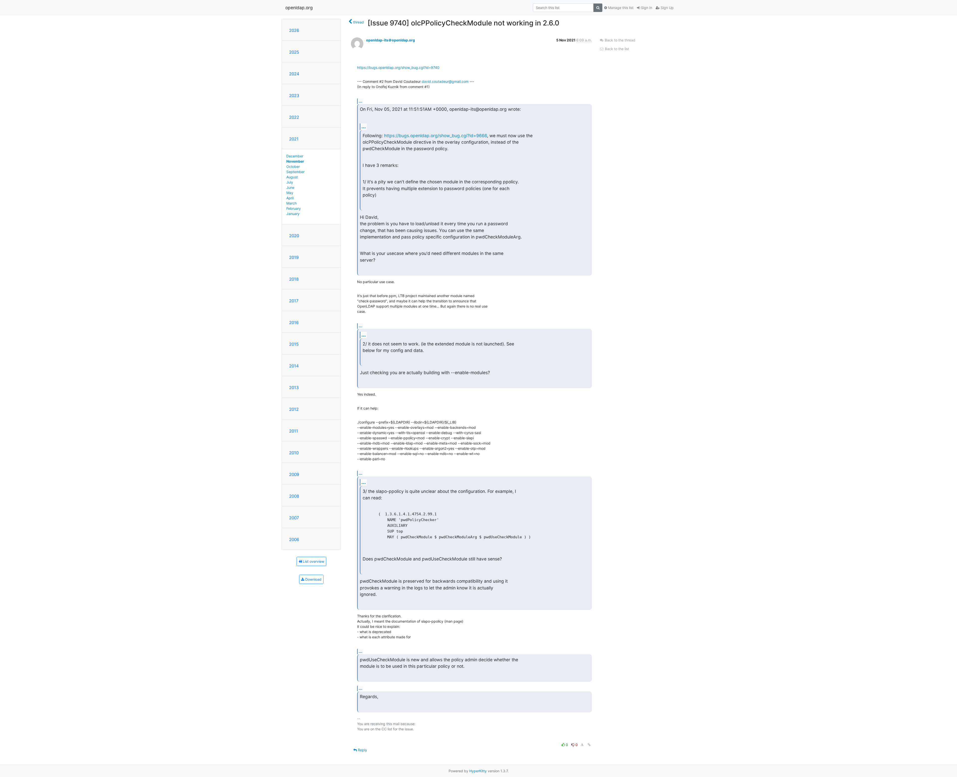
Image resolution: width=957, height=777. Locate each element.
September (295, 172)
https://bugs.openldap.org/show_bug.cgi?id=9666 (435, 135)
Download (312, 579)
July (289, 182)
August (292, 177)
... (360, 101)
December (294, 156)
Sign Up (667, 7)
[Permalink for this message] (589, 745)
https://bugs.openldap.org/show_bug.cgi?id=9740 (398, 67)
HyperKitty (478, 771)
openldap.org (299, 7)
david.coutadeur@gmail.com (445, 81)
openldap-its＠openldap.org (390, 40)
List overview (313, 561)
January (293, 214)
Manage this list (620, 7)
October (293, 166)
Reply (362, 750)
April (290, 198)
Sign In (646, 7)
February (293, 208)
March (291, 203)
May (289, 193)
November (295, 161)
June (290, 187)
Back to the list (616, 49)
